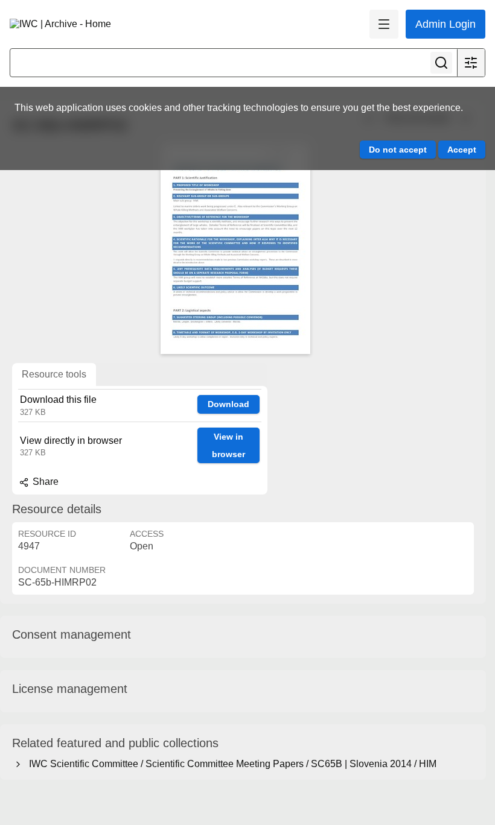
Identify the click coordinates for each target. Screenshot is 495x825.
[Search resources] (441, 63)
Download (228, 404)
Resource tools (54, 374)
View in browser (228, 445)
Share (44, 481)
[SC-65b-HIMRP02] (235, 248)
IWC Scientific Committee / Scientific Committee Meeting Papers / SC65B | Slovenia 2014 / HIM (230, 764)
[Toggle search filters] (471, 63)
